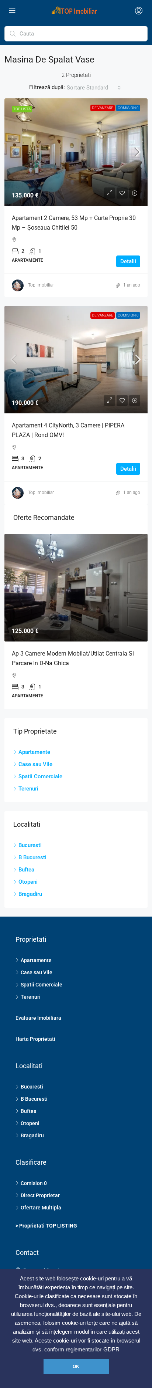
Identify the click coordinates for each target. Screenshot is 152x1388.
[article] (76, 621)
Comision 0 (128, 108)
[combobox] (94, 87)
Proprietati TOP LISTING (48, 1226)
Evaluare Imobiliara (38, 1018)
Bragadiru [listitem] (30, 894)
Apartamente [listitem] (34, 752)
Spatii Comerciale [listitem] (40, 776)
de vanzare (102, 108)
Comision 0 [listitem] (34, 1183)
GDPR (111, 1350)
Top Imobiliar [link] (41, 285)
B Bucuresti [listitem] (32, 857)
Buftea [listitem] (26, 869)
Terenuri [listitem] (28, 788)
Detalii (128, 261)
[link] (76, 152)
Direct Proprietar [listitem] (40, 1195)
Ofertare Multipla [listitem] (41, 1208)
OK (76, 1366)
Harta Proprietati (35, 1039)
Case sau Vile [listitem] (35, 764)
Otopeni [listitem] (28, 881)
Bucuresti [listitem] (30, 845)
